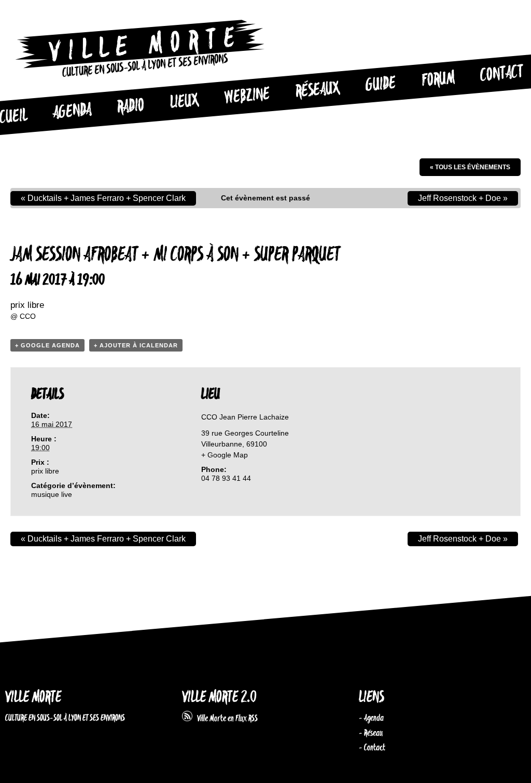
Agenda (72, 111)
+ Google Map (224, 455)
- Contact (372, 747)
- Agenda (371, 718)
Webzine (246, 96)
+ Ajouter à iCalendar (136, 345)
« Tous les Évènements (470, 167)
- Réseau (371, 733)
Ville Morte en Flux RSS (225, 718)
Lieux (184, 101)
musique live (51, 494)
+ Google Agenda (47, 345)
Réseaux (318, 90)
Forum (438, 79)
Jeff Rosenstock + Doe (463, 198)
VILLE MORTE (33, 697)
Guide (381, 84)
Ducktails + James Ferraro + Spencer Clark (103, 198)
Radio (130, 107)
